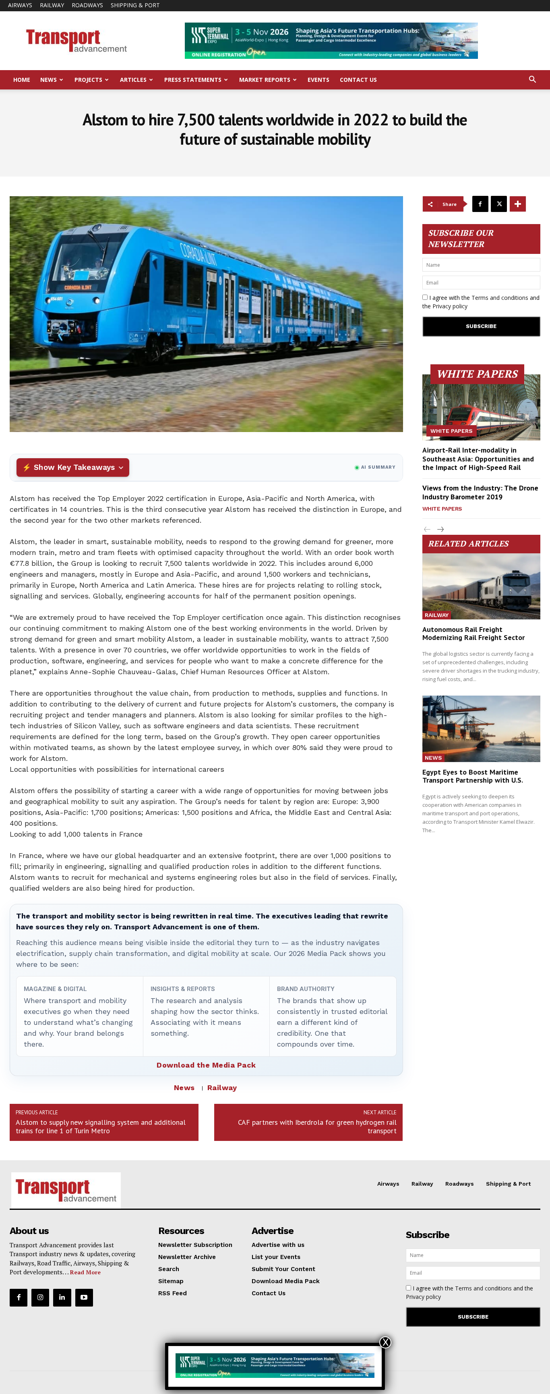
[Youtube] (84, 1298)
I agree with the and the (481, 302)
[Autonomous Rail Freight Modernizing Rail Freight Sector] (481, 586)
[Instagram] (40, 1298)
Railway (52, 5)
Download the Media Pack (206, 1065)
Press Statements (192, 79)
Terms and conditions (499, 297)
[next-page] (440, 530)
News (48, 79)
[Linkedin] (62, 1298)
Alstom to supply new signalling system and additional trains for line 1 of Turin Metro (101, 1126)
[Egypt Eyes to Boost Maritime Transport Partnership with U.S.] (481, 729)
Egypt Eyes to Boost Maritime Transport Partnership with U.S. (472, 776)
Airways (20, 5)
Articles (133, 79)
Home (21, 79)
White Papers (451, 431)
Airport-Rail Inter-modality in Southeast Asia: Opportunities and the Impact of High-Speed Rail (478, 458)
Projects (88, 79)
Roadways (87, 5)
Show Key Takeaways (74, 467)
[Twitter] (499, 204)
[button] (532, 80)
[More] (517, 204)
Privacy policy (449, 306)
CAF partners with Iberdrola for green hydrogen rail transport (317, 1126)
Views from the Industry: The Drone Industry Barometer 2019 (480, 492)
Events (318, 79)
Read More (85, 1272)
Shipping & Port (135, 5)
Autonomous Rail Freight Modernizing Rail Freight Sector (473, 633)
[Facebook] (480, 204)
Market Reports (264, 79)
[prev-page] (427, 530)
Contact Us (358, 79)
